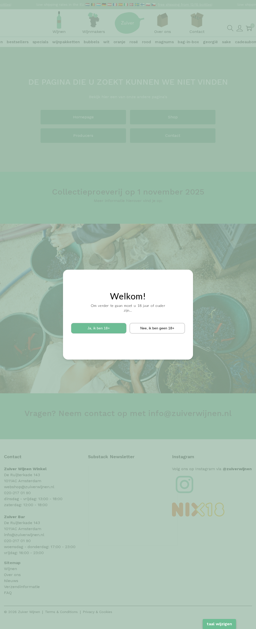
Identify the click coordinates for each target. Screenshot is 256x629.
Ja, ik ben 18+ (99, 328)
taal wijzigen (219, 624)
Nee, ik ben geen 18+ (157, 328)
